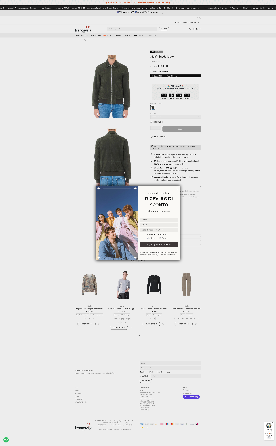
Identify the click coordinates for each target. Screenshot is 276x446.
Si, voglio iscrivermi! (159, 244)
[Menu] (272, 423)
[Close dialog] (177, 188)
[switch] (269, 438)
